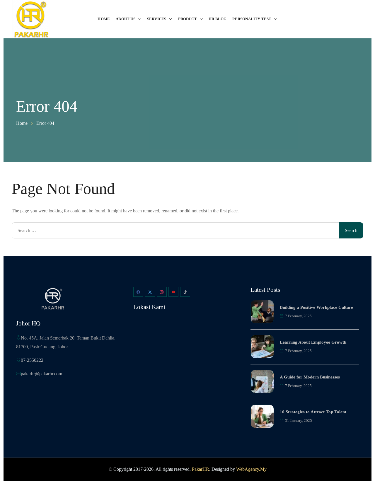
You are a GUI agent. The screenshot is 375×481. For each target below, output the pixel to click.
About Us (125, 19)
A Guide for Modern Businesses (310, 377)
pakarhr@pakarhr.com (41, 373)
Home (104, 19)
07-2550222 (32, 360)
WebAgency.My (251, 469)
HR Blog (217, 19)
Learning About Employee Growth (313, 342)
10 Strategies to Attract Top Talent (313, 412)
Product (187, 19)
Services (156, 19)
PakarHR (200, 469)
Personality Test (251, 19)
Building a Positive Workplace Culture (316, 307)
